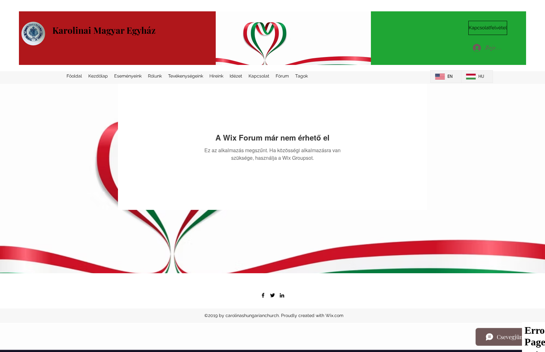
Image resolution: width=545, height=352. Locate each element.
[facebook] (263, 295)
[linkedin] (282, 295)
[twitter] (272, 295)
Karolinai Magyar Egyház (103, 30)
